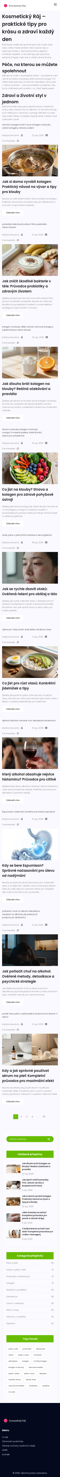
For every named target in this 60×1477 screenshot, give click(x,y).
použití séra (8, 1013)
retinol (5, 1017)
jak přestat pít (31, 914)
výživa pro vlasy (10, 629)
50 (44, 1116)
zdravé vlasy (31, 1379)
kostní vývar (26, 124)
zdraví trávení (9, 227)
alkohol (5, 720)
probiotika (7, 224)
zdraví (11, 1355)
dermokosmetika (36, 1367)
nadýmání (19, 811)
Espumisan (7, 811)
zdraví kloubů (24, 329)
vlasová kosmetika (16, 1386)
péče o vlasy (23, 1355)
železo (33, 629)
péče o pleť (14, 535)
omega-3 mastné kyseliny (15, 432)
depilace (43, 1373)
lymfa (23, 535)
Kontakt (6, 1454)
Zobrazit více (13, 212)
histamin (14, 720)
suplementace (9, 329)
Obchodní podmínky (12, 1441)
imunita (12, 1392)
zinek (27, 629)
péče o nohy (29, 1373)
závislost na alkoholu (12, 914)
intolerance (50, 720)
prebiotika (42, 224)
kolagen (25, 1361)
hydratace (31, 535)
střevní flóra (30, 224)
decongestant (44, 535)
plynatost (50, 811)
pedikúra (46, 1386)
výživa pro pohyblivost (13, 435)
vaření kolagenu (10, 128)
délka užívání (27, 326)
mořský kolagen (40, 1361)
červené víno (25, 720)
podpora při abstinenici (14, 917)
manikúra (38, 1355)
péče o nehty (14, 1373)
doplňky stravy (15, 1379)
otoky (5, 535)
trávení (41, 811)
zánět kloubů (35, 432)
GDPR (4, 1450)
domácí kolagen (10, 124)
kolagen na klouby (41, 124)
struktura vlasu (44, 629)
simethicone (31, 811)
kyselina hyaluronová (37, 1013)
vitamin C (53, 1013)
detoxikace (38, 720)
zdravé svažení (26, 128)
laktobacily (18, 224)
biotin (21, 629)
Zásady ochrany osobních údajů (18, 1445)
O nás (5, 1437)
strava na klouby (10, 429)
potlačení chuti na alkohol (15, 911)
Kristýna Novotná (10, 135)
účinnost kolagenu (44, 326)
